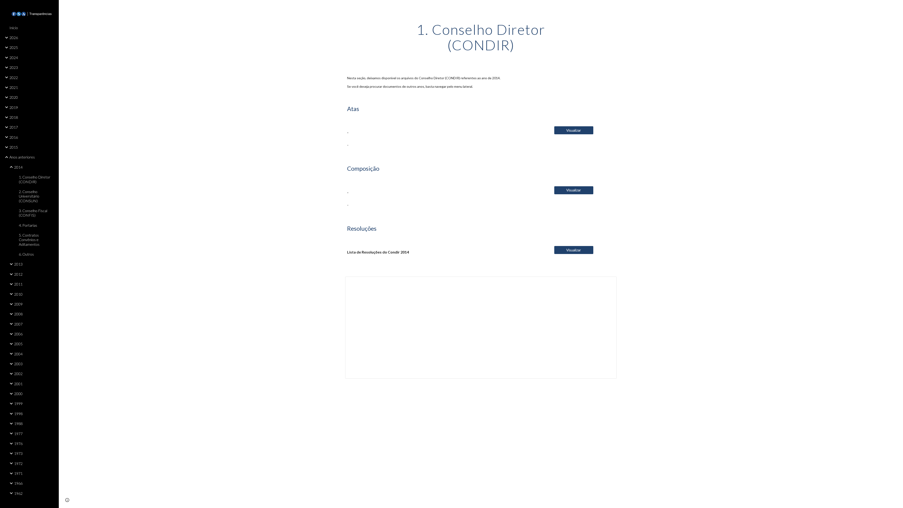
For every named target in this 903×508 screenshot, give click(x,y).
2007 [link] (18, 324)
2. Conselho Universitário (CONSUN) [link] (29, 196)
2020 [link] (13, 97)
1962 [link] (18, 493)
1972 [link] (18, 463)
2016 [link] (13, 137)
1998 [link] (18, 413)
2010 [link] (18, 294)
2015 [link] (13, 147)
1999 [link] (18, 403)
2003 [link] (18, 363)
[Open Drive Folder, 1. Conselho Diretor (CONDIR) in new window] (608, 283)
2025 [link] (13, 47)
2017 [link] (13, 127)
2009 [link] (18, 304)
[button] (897, 6)
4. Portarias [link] (28, 225)
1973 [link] (18, 453)
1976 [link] (18, 443)
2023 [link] (13, 67)
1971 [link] (18, 473)
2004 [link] (18, 354)
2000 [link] (18, 393)
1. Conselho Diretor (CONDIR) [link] (34, 179)
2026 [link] (13, 37)
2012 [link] (18, 274)
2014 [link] (18, 167)
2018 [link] (13, 117)
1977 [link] (18, 433)
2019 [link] (13, 107)
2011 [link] (18, 284)
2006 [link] (18, 334)
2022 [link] (13, 77)
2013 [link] (18, 264)
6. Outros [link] (26, 254)
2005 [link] (18, 343)
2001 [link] (18, 383)
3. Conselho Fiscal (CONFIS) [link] (33, 212)
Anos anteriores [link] (22, 157)
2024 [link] (13, 57)
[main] (481, 37)
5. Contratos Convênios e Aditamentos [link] (29, 239)
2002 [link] (18, 373)
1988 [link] (18, 423)
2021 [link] (13, 87)
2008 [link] (18, 314)
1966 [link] (18, 483)
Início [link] (13, 27)
